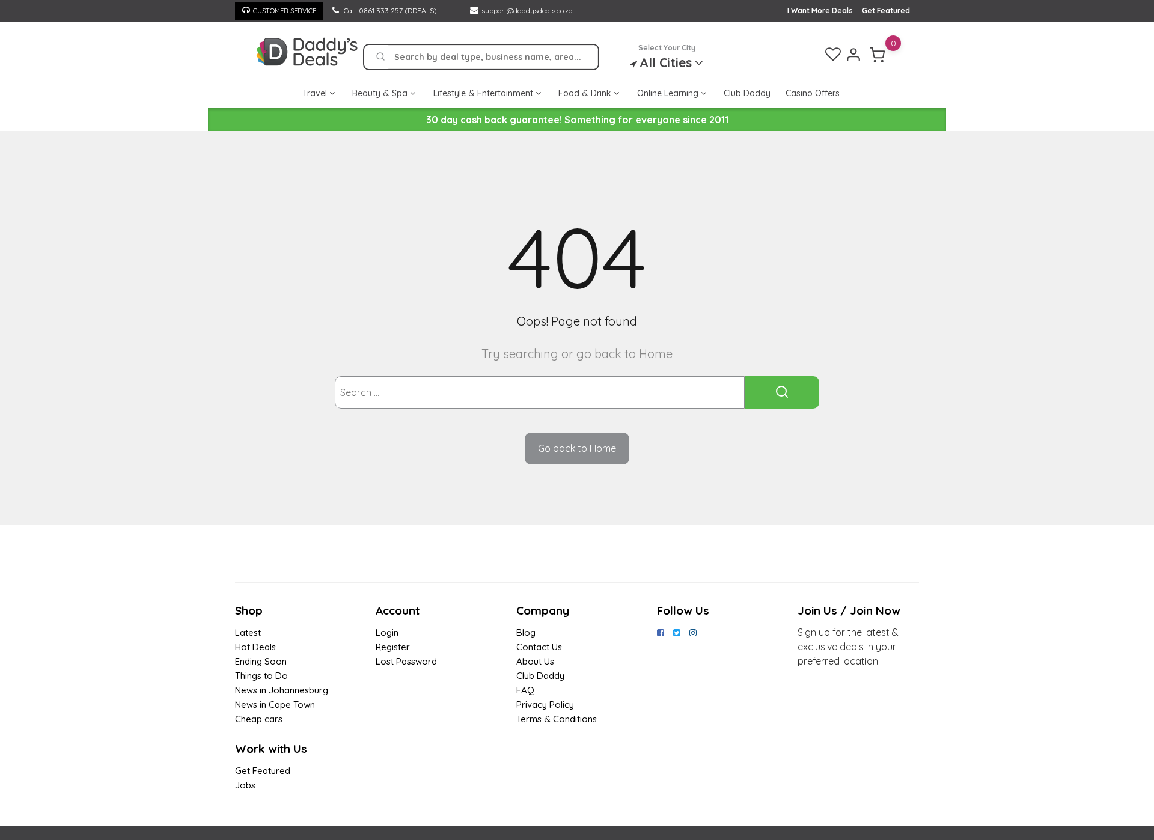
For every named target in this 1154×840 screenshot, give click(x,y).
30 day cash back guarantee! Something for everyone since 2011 (577, 120)
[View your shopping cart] (878, 54)
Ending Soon (261, 661)
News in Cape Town (275, 704)
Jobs (245, 785)
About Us (535, 661)
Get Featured (886, 10)
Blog (526, 632)
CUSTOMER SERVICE (284, 11)
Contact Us (539, 647)
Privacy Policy (545, 704)
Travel (315, 93)
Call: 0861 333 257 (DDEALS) (389, 10)
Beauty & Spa (381, 93)
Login (387, 632)
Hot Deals (255, 647)
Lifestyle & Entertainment (484, 93)
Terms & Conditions (556, 719)
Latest (248, 632)
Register (393, 647)
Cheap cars (258, 719)
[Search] (380, 57)
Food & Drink (586, 93)
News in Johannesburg (281, 690)
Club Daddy (747, 93)
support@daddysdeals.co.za (527, 10)
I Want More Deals (820, 10)
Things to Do (261, 675)
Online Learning (669, 93)
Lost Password (406, 661)
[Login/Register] (853, 54)
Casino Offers (813, 93)
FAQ (525, 690)
